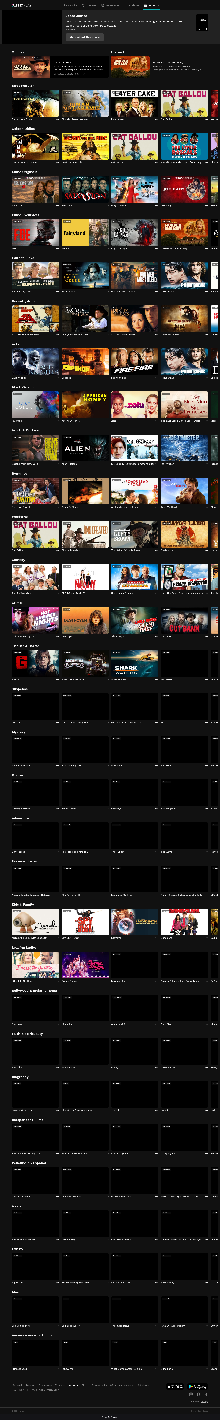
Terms (85, 1385)
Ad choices (144, 1385)
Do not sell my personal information (39, 1389)
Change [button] (204, 1401)
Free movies (112, 5)
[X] (206, 1394)
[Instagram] (191, 1394)
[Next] (208, 102)
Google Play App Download (198, 1387)
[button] (85, 37)
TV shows (134, 5)
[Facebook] (198, 1394)
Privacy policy (99, 1385)
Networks (154, 5)
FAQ (14, 1389)
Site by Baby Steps (199, 1411)
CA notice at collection (122, 1385)
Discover (91, 5)
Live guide (71, 5)
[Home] (21, 5)
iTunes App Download (175, 1387)
